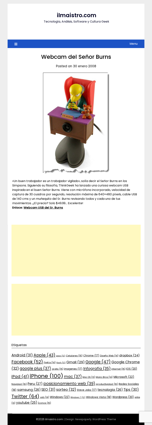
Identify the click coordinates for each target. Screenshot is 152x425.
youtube (26, 402)
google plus (35, 368)
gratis (57, 368)
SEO (48, 389)
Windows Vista (99, 397)
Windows (60, 397)
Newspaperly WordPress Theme (95, 419)
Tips (131, 389)
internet (118, 368)
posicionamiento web (69, 383)
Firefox (50, 362)
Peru (35, 383)
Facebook (27, 362)
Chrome (91, 355)
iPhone (46, 376)
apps (60, 355)
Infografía (97, 368)
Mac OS (88, 377)
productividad (107, 384)
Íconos (44, 402)
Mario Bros (104, 377)
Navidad (19, 384)
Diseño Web (109, 355)
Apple (44, 355)
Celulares (74, 355)
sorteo (66, 389)
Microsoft (123, 377)
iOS (131, 369)
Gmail (75, 362)
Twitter (25, 396)
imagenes (73, 369)
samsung (29, 389)
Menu (134, 44)
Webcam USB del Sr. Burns (43, 207)
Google (98, 362)
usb (44, 397)
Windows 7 (77, 397)
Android (22, 355)
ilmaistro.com (76, 15)
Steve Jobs (87, 390)
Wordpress (123, 397)
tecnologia (110, 389)
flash (61, 362)
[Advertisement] (76, 250)
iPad (20, 376)
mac (73, 376)
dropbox (129, 355)
